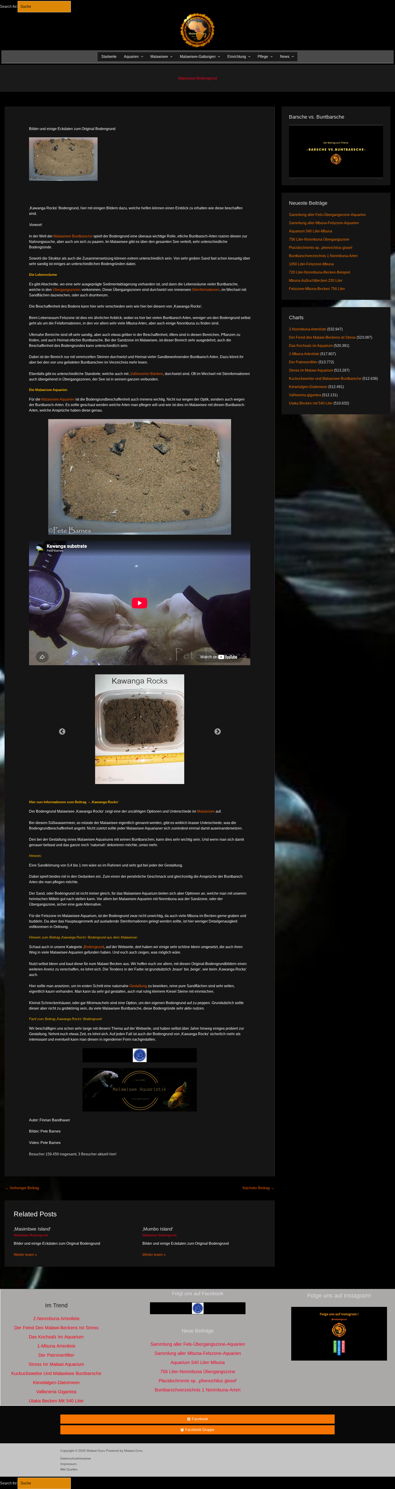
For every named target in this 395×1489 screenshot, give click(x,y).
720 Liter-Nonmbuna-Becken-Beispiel (319, 272)
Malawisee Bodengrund (197, 78)
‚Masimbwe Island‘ (32, 1228)
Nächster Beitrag (258, 1188)
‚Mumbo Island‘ (157, 1228)
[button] (141, 56)
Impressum (68, 1464)
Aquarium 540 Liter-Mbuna (310, 231)
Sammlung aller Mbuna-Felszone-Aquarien (324, 223)
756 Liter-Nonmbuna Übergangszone (319, 239)
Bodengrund (94, 947)
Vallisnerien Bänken (146, 374)
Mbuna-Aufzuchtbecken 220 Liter (315, 280)
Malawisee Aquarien (58, 399)
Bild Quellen (69, 1469)
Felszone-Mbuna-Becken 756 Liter (317, 289)
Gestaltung (138, 986)
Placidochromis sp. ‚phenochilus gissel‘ (321, 248)
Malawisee (206, 811)
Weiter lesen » (25, 1255)
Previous (61, 730)
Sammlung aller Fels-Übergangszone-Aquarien (327, 215)
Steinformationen (206, 290)
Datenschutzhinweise (75, 1458)
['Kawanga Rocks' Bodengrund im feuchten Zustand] (139, 729)
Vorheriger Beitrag (22, 1188)
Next (216, 730)
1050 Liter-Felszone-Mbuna (311, 264)
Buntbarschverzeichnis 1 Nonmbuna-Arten (323, 256)
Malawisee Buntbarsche (73, 236)
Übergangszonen (67, 290)
